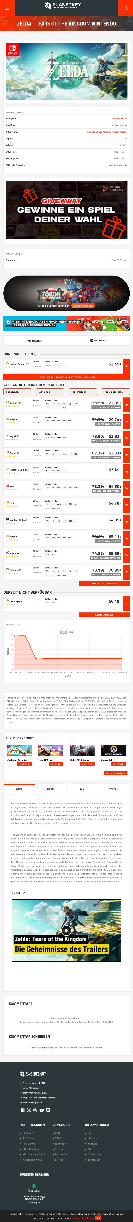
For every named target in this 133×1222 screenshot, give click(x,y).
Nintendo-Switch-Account (115, 131)
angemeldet (46, 1047)
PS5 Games (29, 1143)
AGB (90, 1149)
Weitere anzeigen (115, 773)
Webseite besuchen (118, 165)
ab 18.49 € (118, 764)
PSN (57, 1133)
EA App (59, 1159)
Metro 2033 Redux (79, 760)
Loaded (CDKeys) (18, 519)
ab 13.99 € (87, 764)
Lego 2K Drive (45, 760)
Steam (59, 1149)
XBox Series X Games (35, 1154)
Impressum (94, 1159)
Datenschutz (95, 1154)
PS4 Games (29, 1138)
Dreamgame (16, 600)
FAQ (90, 1133)
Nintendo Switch (119, 118)
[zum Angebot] (126, 366)
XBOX (58, 1138)
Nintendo (60, 1143)
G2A (11, 502)
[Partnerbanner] (66, 210)
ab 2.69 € (24, 764)
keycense (14, 553)
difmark (13, 402)
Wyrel (12, 436)
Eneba (13, 452)
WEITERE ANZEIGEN (104, 614)
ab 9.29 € (56, 764)
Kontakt (92, 1143)
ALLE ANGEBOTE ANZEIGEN (104, 583)
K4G (11, 486)
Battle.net (61, 1154)
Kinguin (13, 419)
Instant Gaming (17, 363)
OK (98, 1218)
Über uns (93, 1138)
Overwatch (107, 760)
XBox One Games (32, 1149)
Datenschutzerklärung (82, 1218)
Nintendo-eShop (94, 131)
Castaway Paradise (17, 760)
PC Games (28, 1133)
